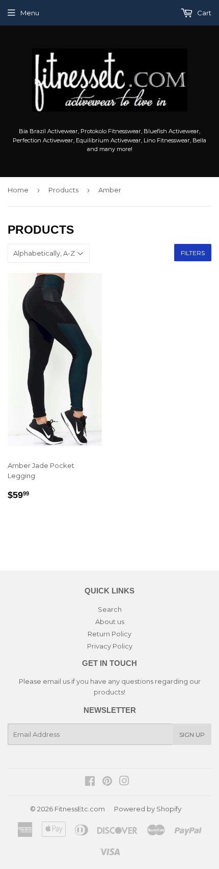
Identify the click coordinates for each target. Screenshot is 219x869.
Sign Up (192, 734)
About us (109, 621)
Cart (203, 13)
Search (110, 609)
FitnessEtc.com (79, 809)
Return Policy (109, 634)
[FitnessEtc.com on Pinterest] (107, 782)
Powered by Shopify (147, 809)
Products (63, 190)
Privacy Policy (109, 646)
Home (18, 190)
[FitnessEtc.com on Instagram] (124, 782)
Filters (193, 253)
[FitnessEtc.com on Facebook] (90, 782)
